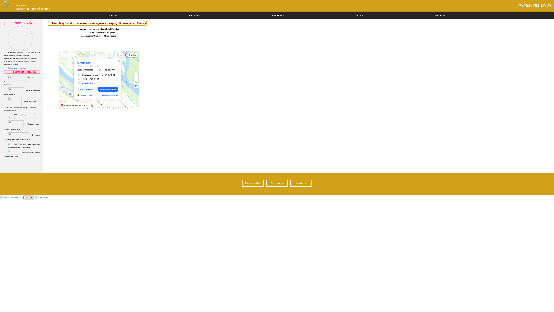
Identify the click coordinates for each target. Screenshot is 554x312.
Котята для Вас (253, 183)
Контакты (440, 15)
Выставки (194, 15)
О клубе (113, 15)
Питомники (278, 15)
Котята (359, 15)
